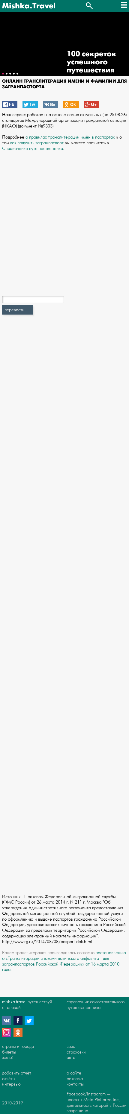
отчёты (8, 1079)
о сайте (74, 1073)
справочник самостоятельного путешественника (95, 1004)
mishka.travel (14, 1002)
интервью (11, 1084)
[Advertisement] (64, 218)
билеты (9, 1052)
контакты (75, 1084)
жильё (8, 1057)
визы (71, 1046)
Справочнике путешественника (32, 148)
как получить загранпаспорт (37, 143)
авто (71, 1057)
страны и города (18, 1046)
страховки (76, 1052)
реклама (75, 1079)
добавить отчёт (16, 1073)
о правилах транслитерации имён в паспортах (70, 137)
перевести (14, 310)
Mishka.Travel (29, 6)
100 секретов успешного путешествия (91, 62)
